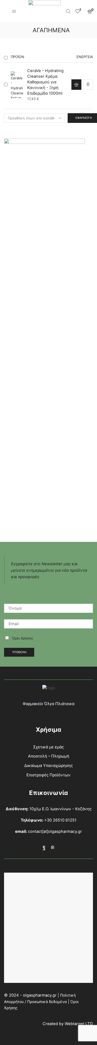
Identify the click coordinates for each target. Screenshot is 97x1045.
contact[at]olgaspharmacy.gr (55, 831)
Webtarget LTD (79, 1023)
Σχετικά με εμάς (48, 747)
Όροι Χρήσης (22, 638)
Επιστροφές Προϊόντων (48, 775)
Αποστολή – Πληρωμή (48, 756)
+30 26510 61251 (60, 820)
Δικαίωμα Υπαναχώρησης (48, 765)
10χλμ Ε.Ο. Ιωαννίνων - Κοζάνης (60, 808)
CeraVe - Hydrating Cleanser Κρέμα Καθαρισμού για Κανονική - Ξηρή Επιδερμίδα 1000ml (45, 82)
